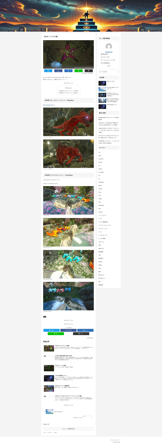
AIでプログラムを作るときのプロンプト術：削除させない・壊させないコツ (108, 136)
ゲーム (100, 218)
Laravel (100, 188)
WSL (99, 208)
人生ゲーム (101, 242)
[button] (118, 71)
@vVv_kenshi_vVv (48, 105)
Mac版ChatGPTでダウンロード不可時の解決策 (108, 118)
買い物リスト (101, 278)
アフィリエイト (102, 215)
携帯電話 (100, 258)
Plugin (100, 198)
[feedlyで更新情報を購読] (108, 66)
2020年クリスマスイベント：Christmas (69, 92)
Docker (100, 169)
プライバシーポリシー (115, 440)
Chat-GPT (101, 159)
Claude (100, 162)
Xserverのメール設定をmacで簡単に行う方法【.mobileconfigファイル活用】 (108, 124)
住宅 (99, 245)
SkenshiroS (108, 52)
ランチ (100, 232)
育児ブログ (101, 275)
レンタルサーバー (103, 235)
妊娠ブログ (101, 248)
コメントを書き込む (68, 429)
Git (99, 175)
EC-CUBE (101, 172)
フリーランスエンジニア (104, 225)
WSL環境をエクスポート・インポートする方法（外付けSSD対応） (108, 142)
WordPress (101, 205)
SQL (99, 202)
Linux (99, 192)
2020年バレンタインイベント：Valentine (69, 90)
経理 (99, 271)
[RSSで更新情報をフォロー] (109, 66)
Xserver (100, 212)
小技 (99, 255)
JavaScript (101, 182)
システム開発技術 (103, 222)
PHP (99, 195)
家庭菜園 (100, 251)
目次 (66, 88)
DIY (99, 165)
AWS (99, 155)
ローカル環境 (101, 238)
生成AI (100, 265)
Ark (45, 316)
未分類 (100, 261)
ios (99, 178)
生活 (99, 268)
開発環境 (100, 285)
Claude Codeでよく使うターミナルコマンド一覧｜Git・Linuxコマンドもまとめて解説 (108, 130)
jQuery (100, 185)
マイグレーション (103, 228)
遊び (99, 281)
